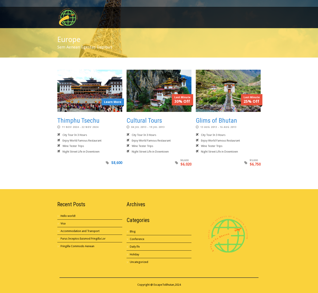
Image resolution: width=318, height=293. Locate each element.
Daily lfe (135, 246)
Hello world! (68, 215)
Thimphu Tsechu (78, 120)
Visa (63, 223)
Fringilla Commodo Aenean (77, 246)
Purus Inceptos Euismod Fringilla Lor (83, 238)
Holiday (134, 254)
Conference (137, 239)
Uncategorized (139, 262)
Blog (133, 231)
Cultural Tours (144, 120)
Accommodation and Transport (80, 231)
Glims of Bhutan (216, 120)
